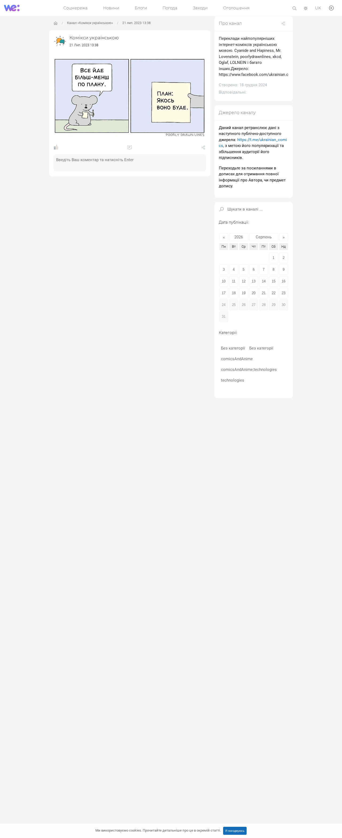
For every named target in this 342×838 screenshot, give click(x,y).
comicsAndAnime (237, 358)
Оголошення (236, 7)
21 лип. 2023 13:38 (136, 23)
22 (273, 293)
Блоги (141, 7)
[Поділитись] (203, 148)
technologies (232, 380)
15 (273, 281)
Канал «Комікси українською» (90, 23)
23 (283, 293)
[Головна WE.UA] (55, 23)
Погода (169, 7)
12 (244, 281)
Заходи (200, 7)
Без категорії (233, 348)
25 (234, 305)
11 (233, 281)
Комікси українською (94, 37)
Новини (111, 7)
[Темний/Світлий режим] (305, 8)
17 (224, 293)
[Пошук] (294, 8)
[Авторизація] (331, 7)
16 (283, 281)
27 (253, 305)
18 (234, 293)
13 (253, 281)
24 (224, 305)
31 (224, 317)
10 (224, 281)
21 (264, 293)
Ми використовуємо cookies (158, 830)
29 (273, 305)
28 (264, 305)
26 (244, 305)
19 (244, 293)
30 (283, 305)
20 (253, 293)
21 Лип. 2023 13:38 (83, 45)
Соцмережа (75, 7)
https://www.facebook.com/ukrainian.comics (259, 74)
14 (264, 281)
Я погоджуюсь (234, 830)
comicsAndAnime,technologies (249, 369)
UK (318, 7)
